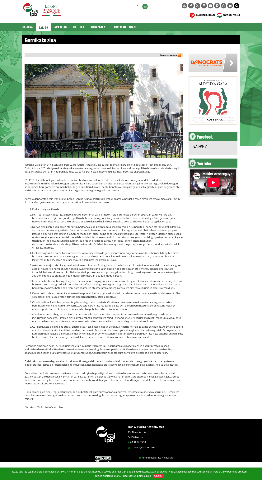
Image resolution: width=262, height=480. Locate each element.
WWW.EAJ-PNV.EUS (231, 14)
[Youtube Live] (230, 5)
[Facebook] (191, 5)
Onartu (158, 476)
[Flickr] (210, 5)
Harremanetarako (124, 27)
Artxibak (60, 27)
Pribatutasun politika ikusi (136, 476)
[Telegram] (217, 5)
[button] (236, 5)
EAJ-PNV (200, 146)
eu (145, 6)
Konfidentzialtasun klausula (157, 457)
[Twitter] (197, 6)
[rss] (179, 55)
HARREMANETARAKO (205, 14)
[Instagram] (204, 5)
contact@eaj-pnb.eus (143, 447)
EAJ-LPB (43, 27)
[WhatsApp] (223, 5)
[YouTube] (184, 5)
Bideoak (78, 27)
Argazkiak (98, 27)
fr (138, 6)
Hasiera (27, 27)
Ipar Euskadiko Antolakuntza (146, 426)
